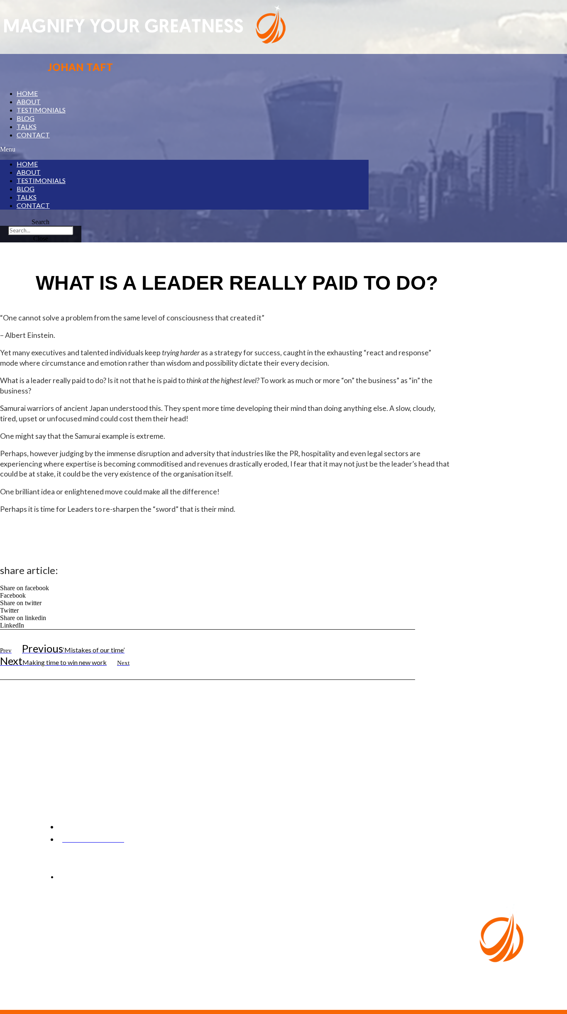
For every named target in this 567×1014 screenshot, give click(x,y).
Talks (27, 126)
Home (27, 93)
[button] (184, 149)
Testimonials (41, 110)
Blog (25, 118)
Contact (33, 135)
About (29, 101)
